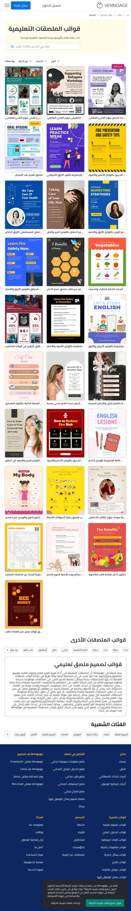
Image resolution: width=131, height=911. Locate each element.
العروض (77, 734)
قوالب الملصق (106, 15)
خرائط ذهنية (92, 734)
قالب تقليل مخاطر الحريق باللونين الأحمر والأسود (65, 460)
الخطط (81, 824)
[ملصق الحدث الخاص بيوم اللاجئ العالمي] (107, 90)
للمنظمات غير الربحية (73, 854)
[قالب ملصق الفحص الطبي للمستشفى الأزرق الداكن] (24, 205)
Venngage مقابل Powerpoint (26, 761)
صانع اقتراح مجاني (74, 791)
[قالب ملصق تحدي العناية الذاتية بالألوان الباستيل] (24, 376)
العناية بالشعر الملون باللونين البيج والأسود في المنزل (24, 460)
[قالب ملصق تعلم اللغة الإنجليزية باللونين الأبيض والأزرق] (107, 319)
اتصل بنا (38, 847)
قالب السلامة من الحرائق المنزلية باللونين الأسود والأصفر (65, 346)
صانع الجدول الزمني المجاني (69, 768)
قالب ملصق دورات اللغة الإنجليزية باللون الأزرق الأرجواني (65, 175)
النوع (53, 61)
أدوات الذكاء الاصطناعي (112, 776)
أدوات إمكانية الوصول (113, 783)
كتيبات (106, 734)
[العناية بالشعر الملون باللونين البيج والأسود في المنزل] (24, 433)
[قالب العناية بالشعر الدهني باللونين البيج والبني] (65, 205)
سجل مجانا (21, 5)
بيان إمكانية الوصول (32, 839)
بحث (105, 650)
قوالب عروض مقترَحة (114, 869)
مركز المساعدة (34, 854)
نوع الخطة (23, 61)
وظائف (39, 832)
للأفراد (81, 832)
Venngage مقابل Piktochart (27, 783)
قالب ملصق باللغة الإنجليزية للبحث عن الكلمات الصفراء (24, 574)
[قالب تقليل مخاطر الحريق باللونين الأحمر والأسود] (65, 433)
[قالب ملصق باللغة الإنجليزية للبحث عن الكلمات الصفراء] (24, 547)
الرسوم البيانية (121, 734)
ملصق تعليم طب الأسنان (29, 175)
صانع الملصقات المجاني (71, 783)
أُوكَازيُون (42, 650)
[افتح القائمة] (7, 5)
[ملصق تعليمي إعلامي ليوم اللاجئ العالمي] (24, 90)
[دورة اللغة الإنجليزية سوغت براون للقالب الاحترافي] (107, 490)
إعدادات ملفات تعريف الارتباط (65, 903)
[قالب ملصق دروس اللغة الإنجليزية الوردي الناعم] (107, 433)
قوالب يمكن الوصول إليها (111, 877)
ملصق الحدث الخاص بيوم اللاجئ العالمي (107, 117)
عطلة (115, 650)
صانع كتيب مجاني (75, 776)
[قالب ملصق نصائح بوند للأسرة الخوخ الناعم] (65, 547)
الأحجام (39, 61)
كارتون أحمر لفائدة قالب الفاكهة (107, 574)
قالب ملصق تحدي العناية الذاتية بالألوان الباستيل (24, 403)
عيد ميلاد (13, 650)
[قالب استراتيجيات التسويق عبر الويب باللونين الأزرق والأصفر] (107, 205)
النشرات (64, 734)
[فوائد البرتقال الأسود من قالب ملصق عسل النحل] (65, 262)
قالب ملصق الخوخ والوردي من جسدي (24, 517)
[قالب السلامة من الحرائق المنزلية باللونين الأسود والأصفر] (65, 319)
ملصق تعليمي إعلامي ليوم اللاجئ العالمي (24, 117)
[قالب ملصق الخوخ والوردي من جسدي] (24, 490)
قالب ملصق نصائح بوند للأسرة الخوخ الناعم (65, 574)
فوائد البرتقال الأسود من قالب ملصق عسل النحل (65, 289)
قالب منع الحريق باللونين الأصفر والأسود (107, 175)
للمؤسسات (78, 847)
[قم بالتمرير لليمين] (7, 649)
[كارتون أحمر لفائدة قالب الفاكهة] (107, 547)
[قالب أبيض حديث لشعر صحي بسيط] (65, 376)
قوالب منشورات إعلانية (113, 847)
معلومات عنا (36, 824)
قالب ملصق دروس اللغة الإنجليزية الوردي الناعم (107, 460)
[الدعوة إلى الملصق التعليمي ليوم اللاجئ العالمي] (65, 90)
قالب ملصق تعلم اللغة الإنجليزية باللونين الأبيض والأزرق (107, 346)
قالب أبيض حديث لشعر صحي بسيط (65, 403)
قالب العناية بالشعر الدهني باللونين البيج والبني (65, 232)
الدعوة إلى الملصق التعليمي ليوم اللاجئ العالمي (65, 117)
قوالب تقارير (119, 862)
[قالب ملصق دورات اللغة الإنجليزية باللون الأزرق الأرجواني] (65, 148)
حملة (95, 650)
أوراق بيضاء (19, 734)
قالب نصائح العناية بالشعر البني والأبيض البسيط (107, 403)
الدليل (123, 768)
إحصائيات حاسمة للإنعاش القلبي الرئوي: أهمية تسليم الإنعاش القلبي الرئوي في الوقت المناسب (24, 346)
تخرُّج (54, 650)
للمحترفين (79, 839)
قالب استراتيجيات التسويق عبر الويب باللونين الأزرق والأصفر (107, 232)
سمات (122, 761)
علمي (65, 650)
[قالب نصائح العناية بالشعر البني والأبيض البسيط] (107, 376)
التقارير (34, 734)
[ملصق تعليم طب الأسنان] (24, 148)
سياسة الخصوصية (33, 862)
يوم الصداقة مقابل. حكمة (28, 776)
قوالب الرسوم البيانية (114, 824)
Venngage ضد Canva (31, 768)
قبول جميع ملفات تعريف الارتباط (105, 903)
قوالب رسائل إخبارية (115, 854)
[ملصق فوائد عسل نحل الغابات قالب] (24, 604)
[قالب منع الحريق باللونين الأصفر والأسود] (107, 148)
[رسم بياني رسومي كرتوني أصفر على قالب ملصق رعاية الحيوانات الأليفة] (65, 490)
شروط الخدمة (35, 869)
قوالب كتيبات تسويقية (113, 839)
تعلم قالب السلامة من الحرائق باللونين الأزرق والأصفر (24, 289)
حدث (125, 650)
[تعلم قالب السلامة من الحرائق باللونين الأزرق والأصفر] (24, 262)
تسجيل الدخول (51, 5)
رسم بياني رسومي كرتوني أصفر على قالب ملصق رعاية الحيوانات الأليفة (65, 517)
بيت (127, 15)
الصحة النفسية (80, 650)
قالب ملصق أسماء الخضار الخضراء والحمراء (107, 289)
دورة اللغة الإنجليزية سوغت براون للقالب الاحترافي (107, 517)
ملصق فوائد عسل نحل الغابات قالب (24, 631)
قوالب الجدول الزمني (114, 832)
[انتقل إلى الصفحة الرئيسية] (112, 5)
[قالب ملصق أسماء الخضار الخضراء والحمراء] (107, 262)
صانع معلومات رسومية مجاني (68, 761)
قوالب (119, 15)
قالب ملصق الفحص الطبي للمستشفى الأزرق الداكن (24, 232)
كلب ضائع (28, 650)
